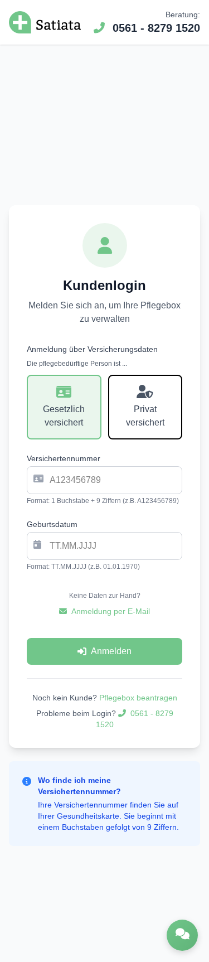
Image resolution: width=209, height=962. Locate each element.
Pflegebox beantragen (138, 697)
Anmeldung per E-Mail (110, 611)
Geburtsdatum (52, 524)
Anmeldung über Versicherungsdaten (92, 349)
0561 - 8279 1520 (154, 28)
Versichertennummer (63, 458)
